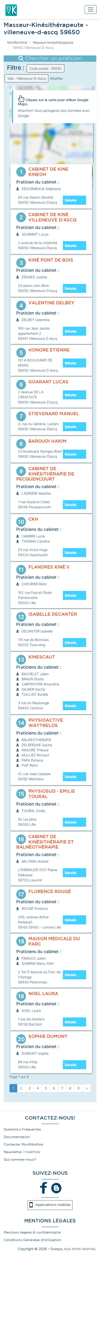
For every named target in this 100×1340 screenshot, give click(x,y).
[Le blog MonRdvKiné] (56, 1187)
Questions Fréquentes (22, 1129)
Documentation (17, 1137)
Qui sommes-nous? (20, 1159)
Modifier (56, 78)
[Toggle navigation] (91, 9)
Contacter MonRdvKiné (23, 1144)
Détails (70, 200)
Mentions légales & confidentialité (32, 1232)
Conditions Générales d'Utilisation (32, 1240)
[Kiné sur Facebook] (44, 1187)
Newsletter (13, 1152)
